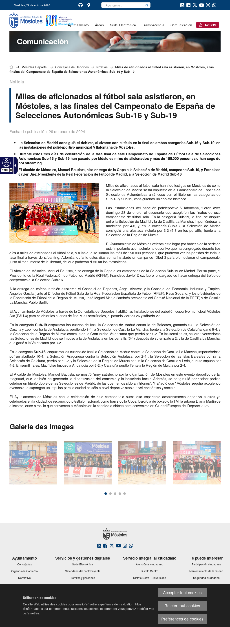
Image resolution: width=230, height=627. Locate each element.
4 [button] (120, 493)
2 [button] (110, 493)
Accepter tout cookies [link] (182, 592)
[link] (6, 162)
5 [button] (124, 493)
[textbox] (122, 5)
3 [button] (115, 493)
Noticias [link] (102, 67)
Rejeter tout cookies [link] (182, 605)
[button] (146, 5)
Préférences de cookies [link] (182, 619)
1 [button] (105, 493)
